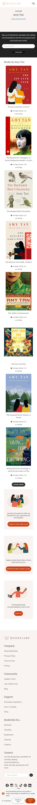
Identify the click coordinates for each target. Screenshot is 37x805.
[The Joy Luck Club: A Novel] (18, 85)
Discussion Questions (12, 702)
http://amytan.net (18, 19)
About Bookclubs (11, 651)
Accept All (30, 800)
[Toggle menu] (33, 3)
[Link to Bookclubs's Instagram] (11, 785)
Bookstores (8, 735)
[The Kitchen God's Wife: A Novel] (18, 240)
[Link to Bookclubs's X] (16, 785)
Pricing (7, 666)
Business (7, 725)
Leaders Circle (9, 679)
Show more (18, 484)
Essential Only (18, 800)
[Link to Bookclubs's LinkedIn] (29, 785)
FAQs (6, 712)
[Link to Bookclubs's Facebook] (7, 785)
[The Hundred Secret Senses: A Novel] (18, 393)
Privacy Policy (9, 656)
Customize (7, 801)
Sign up (18, 613)
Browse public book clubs (18, 569)
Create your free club (18, 524)
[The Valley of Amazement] (18, 291)
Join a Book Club (11, 684)
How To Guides (10, 707)
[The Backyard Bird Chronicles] (18, 189)
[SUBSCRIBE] (31, 775)
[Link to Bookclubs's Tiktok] (20, 785)
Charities (7, 730)
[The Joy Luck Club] (18, 342)
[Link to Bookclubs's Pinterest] (25, 785)
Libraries (7, 740)
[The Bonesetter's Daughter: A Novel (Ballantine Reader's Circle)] (18, 136)
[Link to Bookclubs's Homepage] (11, 3)
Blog (6, 689)
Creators (7, 744)
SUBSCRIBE (18, 52)
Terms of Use (9, 661)
